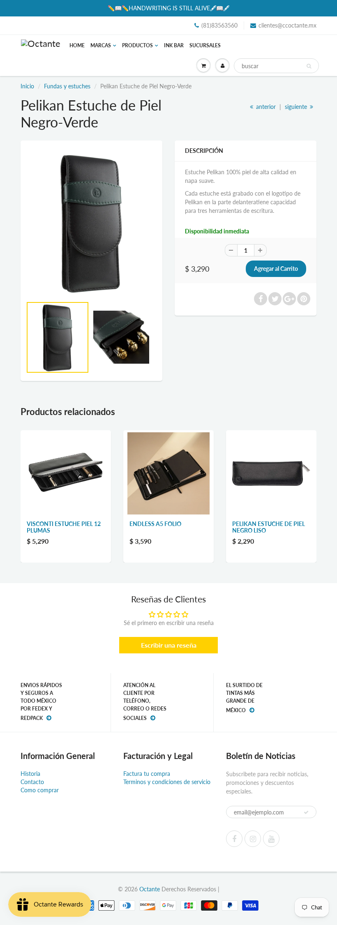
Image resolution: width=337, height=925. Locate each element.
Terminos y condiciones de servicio (166, 781)
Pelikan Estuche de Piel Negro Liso (268, 527)
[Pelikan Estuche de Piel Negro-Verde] (91, 223)
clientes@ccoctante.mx (287, 25)
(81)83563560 (219, 25)
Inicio (27, 86)
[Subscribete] (306, 812)
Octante (149, 889)
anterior (265, 106)
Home (77, 45)
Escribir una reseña (168, 645)
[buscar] (309, 66)
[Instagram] (253, 838)
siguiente (297, 106)
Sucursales (205, 45)
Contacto (32, 781)
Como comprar (40, 790)
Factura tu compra (146, 773)
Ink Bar (174, 45)
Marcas (100, 45)
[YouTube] (271, 838)
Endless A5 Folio (155, 523)
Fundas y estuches (67, 86)
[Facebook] (234, 838)
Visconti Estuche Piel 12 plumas (64, 527)
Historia (30, 773)
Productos (137, 45)
